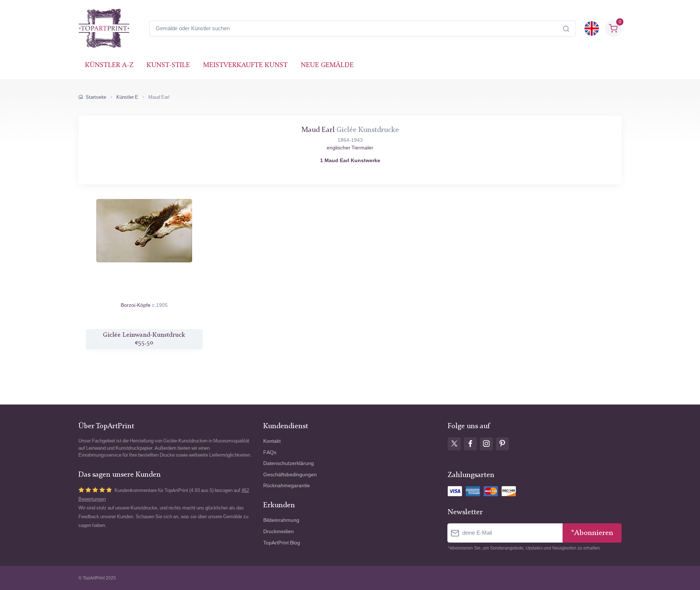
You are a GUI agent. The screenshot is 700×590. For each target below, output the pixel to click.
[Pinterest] (502, 443)
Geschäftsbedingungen (290, 475)
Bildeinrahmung (281, 520)
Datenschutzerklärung (288, 463)
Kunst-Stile (168, 65)
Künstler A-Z (109, 65)
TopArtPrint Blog (281, 543)
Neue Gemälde (327, 65)
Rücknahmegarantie (286, 485)
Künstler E (127, 97)
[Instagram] (486, 443)
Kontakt (272, 441)
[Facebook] (470, 443)
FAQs (269, 452)
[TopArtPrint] (103, 28)
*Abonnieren (592, 533)
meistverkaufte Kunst (245, 65)
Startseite (96, 97)
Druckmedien (278, 531)
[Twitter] (454, 443)
